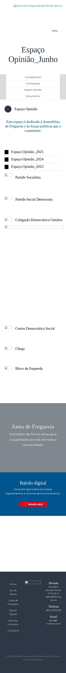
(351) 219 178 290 (53, 610)
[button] (33, 152)
